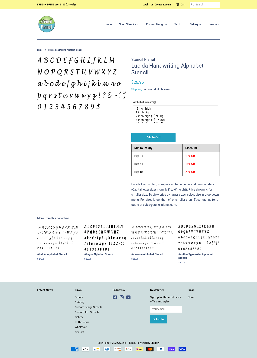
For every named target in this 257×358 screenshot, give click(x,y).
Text (177, 24)
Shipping (136, 89)
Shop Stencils (128, 24)
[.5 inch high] (176, 109)
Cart (183, 4)
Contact (79, 332)
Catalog (79, 302)
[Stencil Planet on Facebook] (115, 298)
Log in (146, 4)
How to (213, 24)
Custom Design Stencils (88, 307)
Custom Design (155, 24)
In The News (82, 322)
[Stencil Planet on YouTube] (128, 298)
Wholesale (81, 327)
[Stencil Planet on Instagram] (121, 298)
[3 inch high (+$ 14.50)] (176, 120)
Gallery (194, 24)
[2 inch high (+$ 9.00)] (176, 116)
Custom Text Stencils (87, 312)
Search (79, 297)
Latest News (45, 290)
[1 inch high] (176, 112)
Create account (163, 4)
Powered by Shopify (148, 342)
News (191, 297)
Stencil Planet (127, 342)
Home (108, 24)
